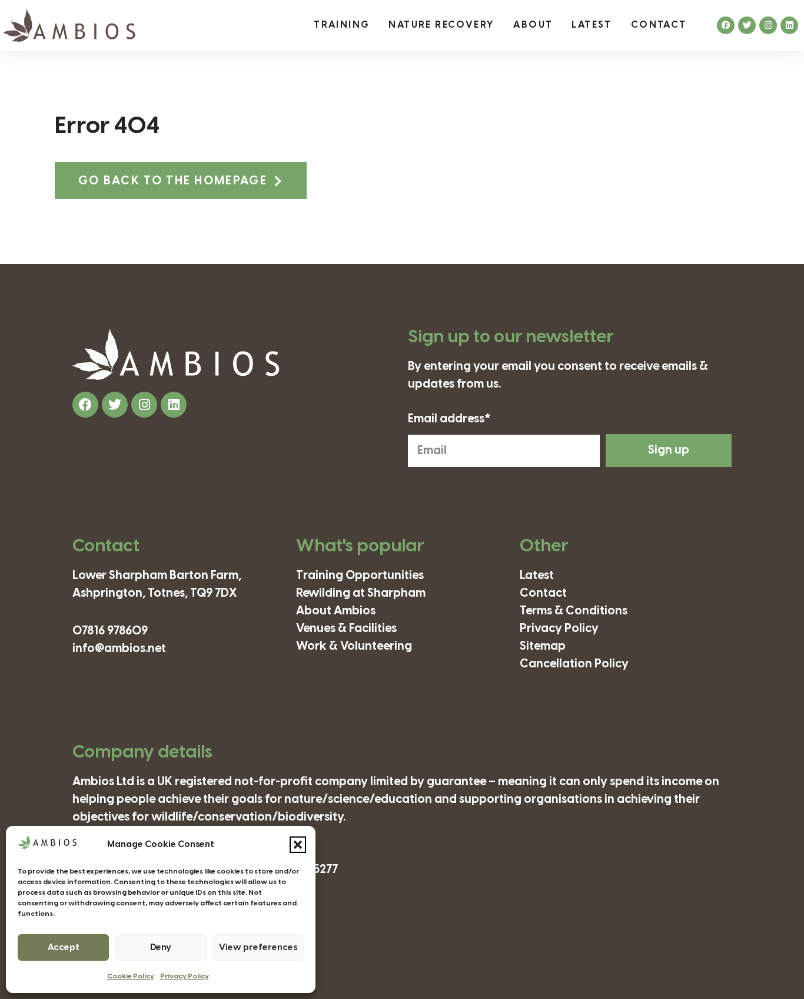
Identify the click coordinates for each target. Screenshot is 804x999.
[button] (298, 845)
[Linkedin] (789, 25)
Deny (160, 947)
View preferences (258, 947)
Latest (592, 25)
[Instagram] (768, 25)
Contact (659, 25)
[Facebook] (726, 25)
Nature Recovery (441, 25)
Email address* (449, 419)
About (533, 25)
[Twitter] (747, 25)
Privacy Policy (184, 976)
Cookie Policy (130, 976)
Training (342, 25)
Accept (63, 947)
